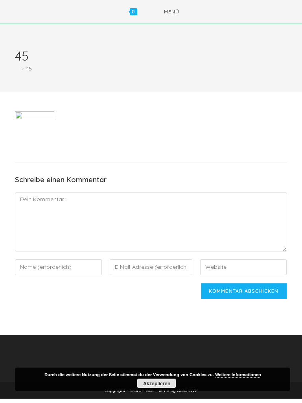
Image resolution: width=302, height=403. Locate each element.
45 (29, 68)
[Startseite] (17, 68)
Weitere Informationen (238, 374)
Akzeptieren (156, 383)
